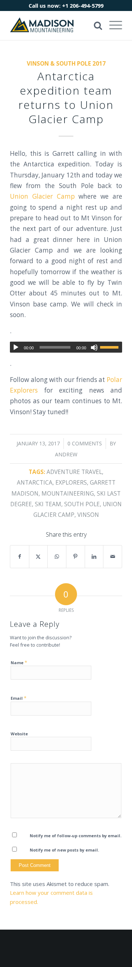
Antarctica (34, 482)
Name (19, 662)
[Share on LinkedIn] (94, 556)
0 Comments (84, 443)
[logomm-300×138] (55, 25)
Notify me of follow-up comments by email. (75, 835)
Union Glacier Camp (42, 196)
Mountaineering (67, 493)
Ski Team (48, 504)
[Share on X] (38, 556)
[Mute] (94, 347)
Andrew (66, 454)
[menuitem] (112, 25)
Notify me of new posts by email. (64, 850)
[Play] (15, 347)
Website (19, 733)
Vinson (88, 515)
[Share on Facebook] (19, 556)
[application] (66, 347)
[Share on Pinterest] (75, 556)
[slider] (111, 347)
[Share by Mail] (112, 556)
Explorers (71, 482)
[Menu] (112, 25)
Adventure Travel (74, 472)
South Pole (82, 504)
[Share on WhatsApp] (57, 556)
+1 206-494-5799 (82, 5)
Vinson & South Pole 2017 (66, 63)
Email (18, 698)
